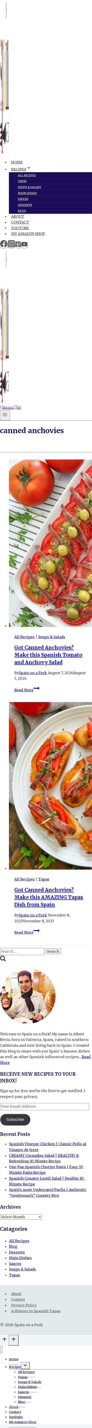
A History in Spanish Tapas (36, 1310)
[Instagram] (11, 245)
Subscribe (15, 1119)
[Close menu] (1, 1349)
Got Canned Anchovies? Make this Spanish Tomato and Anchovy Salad (48, 654)
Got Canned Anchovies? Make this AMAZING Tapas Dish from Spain (48, 897)
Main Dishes (27, 193)
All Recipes (27, 175)
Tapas (22, 181)
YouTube (20, 228)
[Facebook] (4, 245)
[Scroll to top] (4, 1340)
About (17, 216)
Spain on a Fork (33, 673)
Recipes (15, 1367)
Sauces (23, 199)
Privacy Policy (24, 1305)
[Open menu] (5, 415)
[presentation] (50, 544)
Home (17, 162)
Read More (27, 690)
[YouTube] (24, 245)
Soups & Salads (29, 187)
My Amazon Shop (28, 233)
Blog (22, 210)
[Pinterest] (18, 245)
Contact (20, 222)
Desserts (25, 205)
